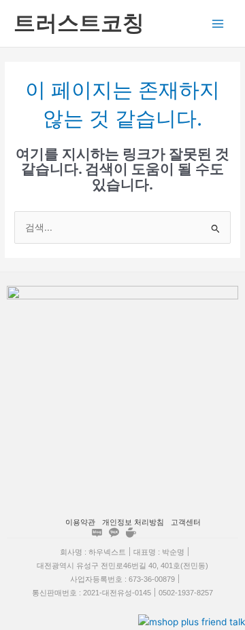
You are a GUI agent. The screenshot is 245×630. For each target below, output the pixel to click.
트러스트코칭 (79, 23)
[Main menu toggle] (218, 23)
